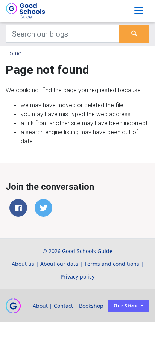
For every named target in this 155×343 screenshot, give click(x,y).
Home (13, 53)
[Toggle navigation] (139, 11)
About (40, 305)
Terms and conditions (111, 263)
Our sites (125, 306)
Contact (63, 305)
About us (23, 263)
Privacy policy (77, 276)
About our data (59, 263)
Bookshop (91, 305)
